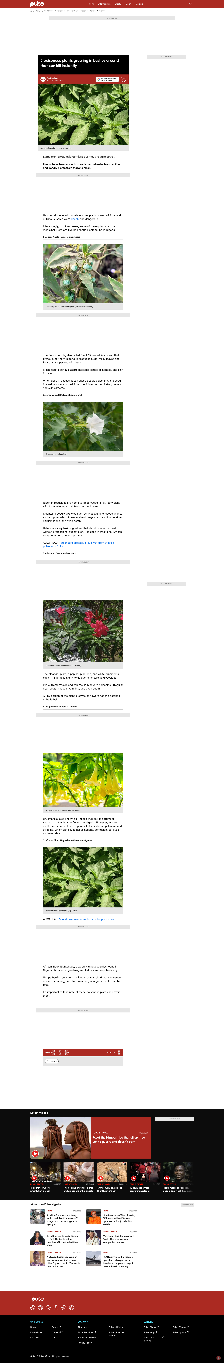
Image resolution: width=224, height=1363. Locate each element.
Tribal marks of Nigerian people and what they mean (178, 1189)
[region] (112, 1179)
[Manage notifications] (218, 1358)
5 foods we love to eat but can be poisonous (86, 919)
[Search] (191, 4)
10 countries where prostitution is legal (40, 1189)
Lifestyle (118, 4)
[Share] (123, 79)
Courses (56, 1337)
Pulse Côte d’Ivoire (149, 1339)
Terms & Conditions (87, 1337)
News (91, 4)
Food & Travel (49, 11)
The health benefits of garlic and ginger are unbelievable (78, 1189)
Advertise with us (86, 1332)
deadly (75, 219)
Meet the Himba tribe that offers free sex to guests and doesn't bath (119, 1139)
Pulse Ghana (150, 1327)
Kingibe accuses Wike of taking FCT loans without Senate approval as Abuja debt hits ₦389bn (119, 1220)
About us (82, 1327)
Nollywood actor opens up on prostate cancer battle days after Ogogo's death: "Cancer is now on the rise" (63, 1262)
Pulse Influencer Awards (116, 1334)
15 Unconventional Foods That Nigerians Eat (109, 1189)
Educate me (52, 1061)
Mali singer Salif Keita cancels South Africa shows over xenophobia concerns (118, 1239)
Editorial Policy (116, 1327)
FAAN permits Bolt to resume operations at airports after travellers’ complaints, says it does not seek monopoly (118, 1262)
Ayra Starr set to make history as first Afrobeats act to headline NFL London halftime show (62, 1241)
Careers (139, 4)
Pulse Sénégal (179, 1327)
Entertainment (104, 4)
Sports (129, 4)
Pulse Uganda (179, 1332)
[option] (45, 1180)
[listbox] (112, 1179)
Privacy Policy (85, 1342)
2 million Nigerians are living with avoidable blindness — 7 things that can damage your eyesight (62, 1220)
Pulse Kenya (150, 1332)
